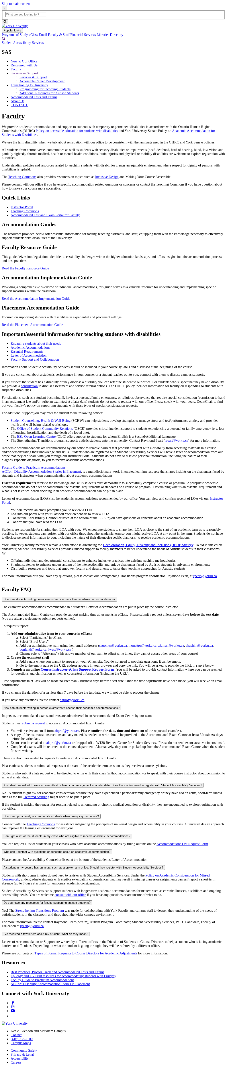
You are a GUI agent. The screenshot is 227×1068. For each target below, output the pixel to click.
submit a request (33, 723)
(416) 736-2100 (22, 1039)
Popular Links (12, 30)
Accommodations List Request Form (182, 844)
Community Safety (24, 1050)
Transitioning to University (29, 85)
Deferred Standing (36, 797)
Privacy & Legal (22, 1054)
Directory (116, 35)
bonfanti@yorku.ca (33, 649)
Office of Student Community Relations (45, 428)
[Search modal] (3, 39)
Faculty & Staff (58, 35)
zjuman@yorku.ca (171, 645)
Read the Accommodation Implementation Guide (36, 298)
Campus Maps (21, 1043)
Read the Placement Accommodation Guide (32, 325)
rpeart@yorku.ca (176, 440)
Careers (16, 1062)
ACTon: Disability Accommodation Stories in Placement (41, 471)
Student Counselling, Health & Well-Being (40, 420)
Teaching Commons (22, 177)
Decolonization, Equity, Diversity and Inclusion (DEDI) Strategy (148, 545)
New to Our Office (24, 61)
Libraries (103, 35)
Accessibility (20, 1058)
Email (43, 35)
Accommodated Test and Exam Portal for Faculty (45, 215)
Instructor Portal (22, 207)
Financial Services (83, 35)
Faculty (16, 69)
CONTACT (19, 105)
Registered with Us (24, 65)
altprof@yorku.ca (72, 700)
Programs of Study (15, 35)
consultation (29, 386)
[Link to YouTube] (13, 1011)
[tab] (36, 343)
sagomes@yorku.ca (113, 645)
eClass (33, 35)
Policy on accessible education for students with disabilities (77, 131)
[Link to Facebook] (13, 1003)
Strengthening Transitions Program (39, 910)
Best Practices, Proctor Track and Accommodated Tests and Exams (57, 972)
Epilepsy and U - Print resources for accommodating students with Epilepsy (63, 976)
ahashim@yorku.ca (199, 645)
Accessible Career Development (42, 81)
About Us (17, 101)
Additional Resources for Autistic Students (49, 93)
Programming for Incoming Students (45, 89)
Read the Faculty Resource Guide (25, 268)
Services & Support (24, 73)
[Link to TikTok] (12, 1016)
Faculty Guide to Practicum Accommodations (33, 467)
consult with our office (70, 895)
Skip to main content (16, 4)
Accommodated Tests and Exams (34, 97)
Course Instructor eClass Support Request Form (77, 669)
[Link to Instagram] (13, 1007)
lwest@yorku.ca (59, 649)
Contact (16, 1035)
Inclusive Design (107, 177)
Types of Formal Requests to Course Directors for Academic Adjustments (85, 953)
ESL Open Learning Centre (36, 436)
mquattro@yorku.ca (143, 645)
